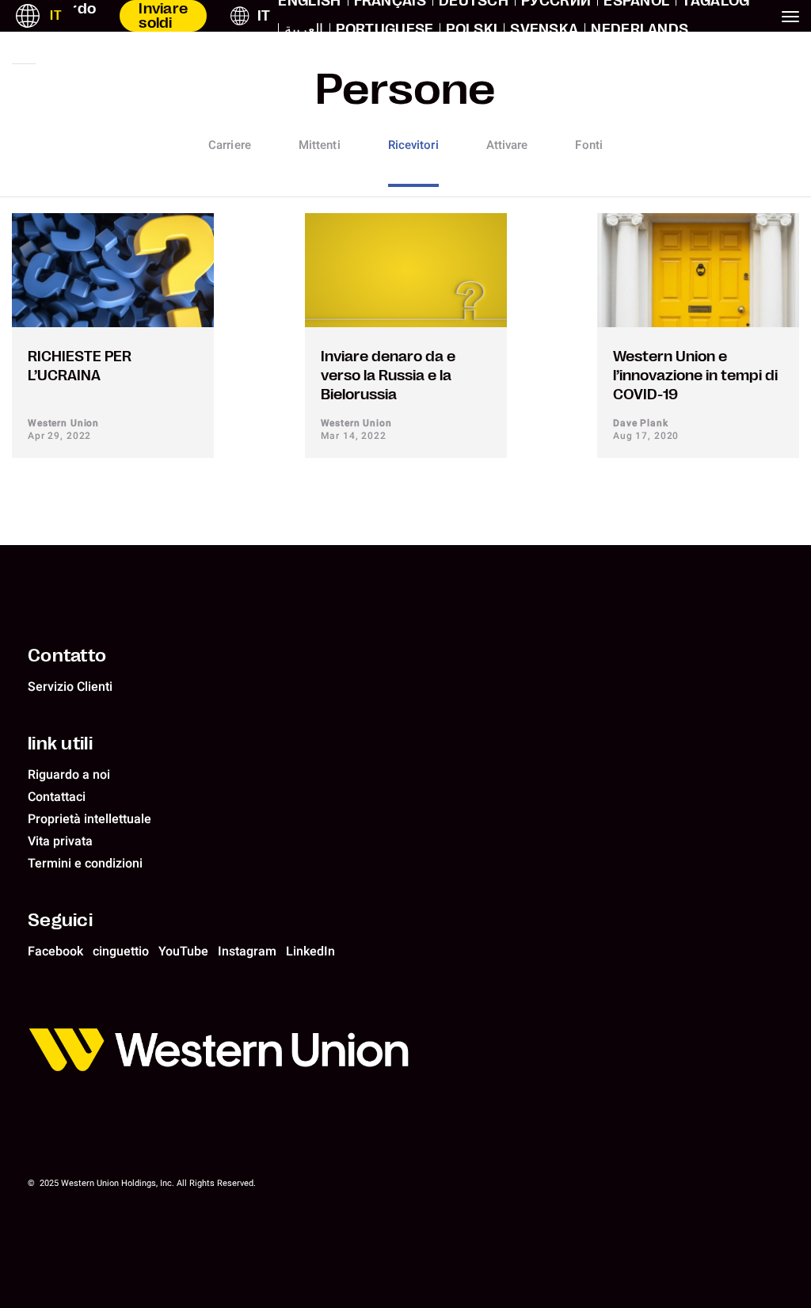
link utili (60, 743)
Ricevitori (413, 145)
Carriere (229, 145)
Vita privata (60, 840)
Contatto (67, 655)
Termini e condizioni (85, 863)
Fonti (589, 145)
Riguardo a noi (69, 774)
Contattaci (57, 796)
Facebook (55, 951)
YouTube (183, 951)
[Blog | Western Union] (409, 1052)
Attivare (507, 145)
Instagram (247, 951)
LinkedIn (310, 951)
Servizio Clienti (70, 686)
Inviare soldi (163, 16)
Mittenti (320, 145)
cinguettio (121, 951)
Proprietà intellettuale (89, 818)
